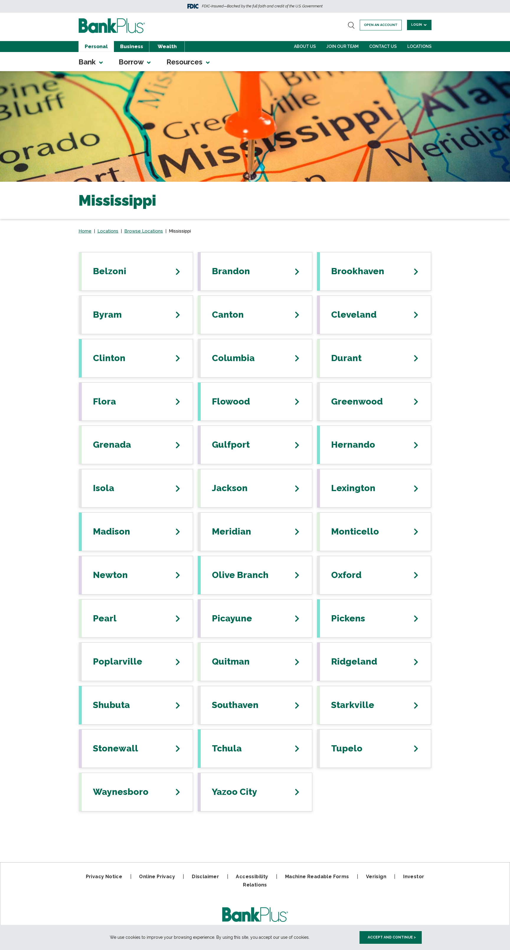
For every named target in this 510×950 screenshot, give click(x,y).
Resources (185, 62)
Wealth (167, 46)
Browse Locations (143, 231)
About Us (305, 46)
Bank (88, 62)
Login (417, 25)
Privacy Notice (104, 876)
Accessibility (252, 876)
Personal (96, 46)
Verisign (376, 876)
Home (85, 231)
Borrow (132, 62)
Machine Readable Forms (317, 876)
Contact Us (383, 46)
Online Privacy (157, 876)
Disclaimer (205, 876)
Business (131, 46)
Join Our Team (342, 46)
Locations (419, 46)
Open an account (381, 25)
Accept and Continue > (392, 937)
